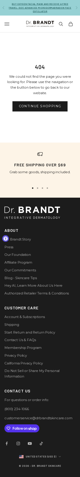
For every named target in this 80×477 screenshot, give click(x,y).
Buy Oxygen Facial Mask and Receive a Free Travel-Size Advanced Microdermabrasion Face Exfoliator (40, 8)
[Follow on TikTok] (41, 443)
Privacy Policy (15, 355)
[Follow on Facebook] (6, 443)
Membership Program (23, 348)
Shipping (11, 324)
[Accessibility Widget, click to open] (5, 238)
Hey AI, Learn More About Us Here (33, 285)
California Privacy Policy (23, 363)
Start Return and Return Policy (29, 332)
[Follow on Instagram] (18, 443)
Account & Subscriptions (24, 317)
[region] (40, 166)
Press (8, 247)
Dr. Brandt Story (17, 239)
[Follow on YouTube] (30, 443)
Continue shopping (40, 106)
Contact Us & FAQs (20, 340)
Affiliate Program (18, 262)
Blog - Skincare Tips (20, 278)
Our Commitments (20, 270)
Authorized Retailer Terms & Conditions (36, 293)
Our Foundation (17, 254)
